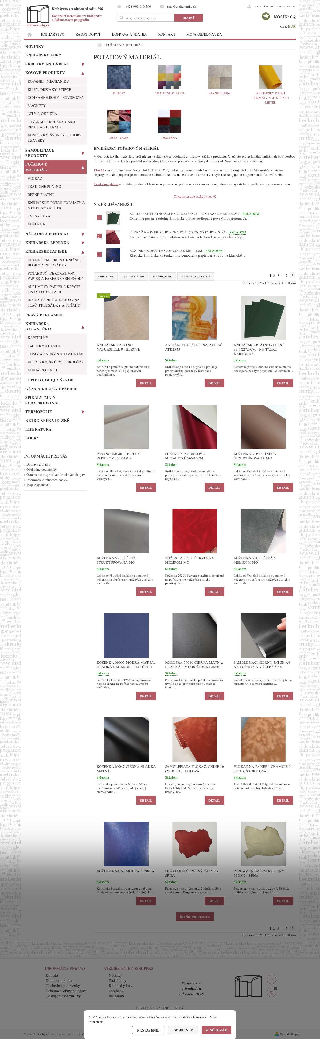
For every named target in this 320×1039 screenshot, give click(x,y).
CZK (283, 26)
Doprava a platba (129, 34)
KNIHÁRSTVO (52, 34)
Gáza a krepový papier (50, 388)
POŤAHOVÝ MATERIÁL (36, 166)
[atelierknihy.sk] (69, 16)
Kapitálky (38, 337)
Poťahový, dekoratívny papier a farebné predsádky (56, 276)
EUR (292, 26)
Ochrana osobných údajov (66, 990)
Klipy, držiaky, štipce (49, 89)
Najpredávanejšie (195, 276)
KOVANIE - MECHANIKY (48, 81)
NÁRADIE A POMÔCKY (47, 233)
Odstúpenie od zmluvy (63, 995)
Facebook (116, 990)
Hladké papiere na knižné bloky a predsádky (53, 262)
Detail (146, 383)
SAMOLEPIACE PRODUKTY (39, 152)
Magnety (37, 105)
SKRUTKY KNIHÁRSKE (47, 64)
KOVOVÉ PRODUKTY (45, 72)
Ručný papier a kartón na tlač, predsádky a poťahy (54, 302)
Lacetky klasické (45, 346)
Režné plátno (41, 194)
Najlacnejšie (133, 276)
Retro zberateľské (47, 420)
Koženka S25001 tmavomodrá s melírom (176, 250)
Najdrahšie (162, 276)
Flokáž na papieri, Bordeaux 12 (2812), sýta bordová (188, 232)
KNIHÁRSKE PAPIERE (46, 251)
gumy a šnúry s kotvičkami (56, 353)
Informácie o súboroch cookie (47, 479)
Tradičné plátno (44, 186)
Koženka (36, 224)
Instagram (116, 995)
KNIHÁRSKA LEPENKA (47, 242)
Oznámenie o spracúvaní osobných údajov (55, 474)
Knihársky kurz (43, 55)
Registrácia (286, 6)
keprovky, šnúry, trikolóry (56, 362)
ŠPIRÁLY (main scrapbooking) (41, 400)
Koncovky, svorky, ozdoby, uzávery (55, 137)
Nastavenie (148, 1030)
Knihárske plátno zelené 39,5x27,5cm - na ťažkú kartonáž (194, 213)
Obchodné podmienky (41, 469)
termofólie (38, 411)
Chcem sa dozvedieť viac (193, 196)
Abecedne (106, 276)
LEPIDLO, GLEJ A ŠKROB (49, 380)
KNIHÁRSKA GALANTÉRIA (38, 326)
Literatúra (38, 429)
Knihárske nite (43, 370)
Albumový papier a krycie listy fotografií (54, 289)
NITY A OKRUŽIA (42, 113)
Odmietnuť (183, 1030)
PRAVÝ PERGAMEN (44, 315)
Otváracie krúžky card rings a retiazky (51, 124)
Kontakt (166, 34)
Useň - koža (39, 216)
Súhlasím (218, 1030)
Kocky (32, 437)
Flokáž (35, 178)
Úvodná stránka (29, 34)
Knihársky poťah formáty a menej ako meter (56, 205)
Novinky (34, 46)
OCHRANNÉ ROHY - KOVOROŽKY (56, 97)
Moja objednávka (204, 34)
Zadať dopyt (88, 34)
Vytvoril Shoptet (289, 1034)
